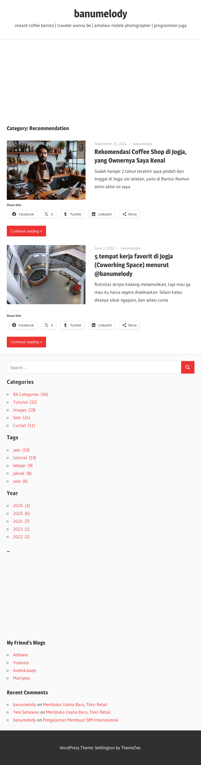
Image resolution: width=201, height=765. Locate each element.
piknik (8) (22, 473)
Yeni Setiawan (26, 712)
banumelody (100, 13)
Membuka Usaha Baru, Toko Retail (75, 704)
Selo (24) (21, 417)
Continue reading (25, 231)
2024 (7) (21, 521)
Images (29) (24, 410)
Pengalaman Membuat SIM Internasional (80, 720)
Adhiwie (20, 654)
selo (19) (21, 450)
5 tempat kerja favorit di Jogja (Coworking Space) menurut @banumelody (133, 265)
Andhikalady (24, 670)
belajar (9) (23, 465)
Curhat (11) (24, 425)
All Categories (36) (30, 394)
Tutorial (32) (25, 402)
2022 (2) (21, 536)
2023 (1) (21, 529)
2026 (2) (21, 505)
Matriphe (21, 678)
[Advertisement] (100, 78)
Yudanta (21, 662)
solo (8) (20, 481)
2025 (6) (21, 513)
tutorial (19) (24, 457)
